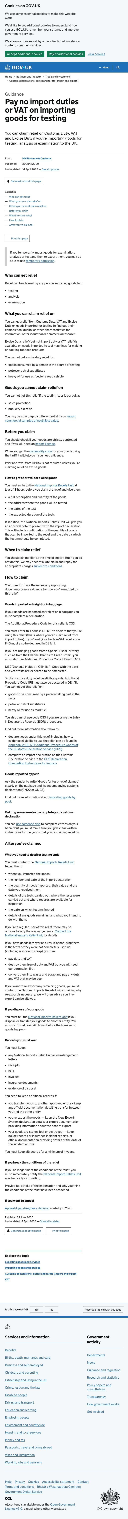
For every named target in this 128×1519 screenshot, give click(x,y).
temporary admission (40, 261)
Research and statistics (103, 1377)
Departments (96, 1355)
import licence (45, 444)
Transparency (96, 1397)
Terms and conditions (19, 1487)
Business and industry (28, 76)
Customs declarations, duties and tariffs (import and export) (43, 80)
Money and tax (15, 1440)
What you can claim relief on (25, 201)
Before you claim (18, 210)
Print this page (19, 238)
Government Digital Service (23, 1492)
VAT (7, 1279)
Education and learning (20, 1410)
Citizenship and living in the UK (26, 1380)
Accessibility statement (58, 1482)
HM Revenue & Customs (37, 158)
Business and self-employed (24, 1365)
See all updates (50, 169)
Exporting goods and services (22, 1261)
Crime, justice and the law (22, 1387)
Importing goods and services (22, 1267)
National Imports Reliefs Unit (54, 485)
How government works (103, 1404)
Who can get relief (19, 196)
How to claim (16, 220)
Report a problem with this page (103, 1309)
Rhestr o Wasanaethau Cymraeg (59, 1487)
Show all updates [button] (50, 1221)
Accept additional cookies (24, 54)
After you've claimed (20, 224)
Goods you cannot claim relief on (27, 206)
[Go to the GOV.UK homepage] (18, 67)
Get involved (95, 1412)
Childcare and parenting (21, 1372)
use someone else (28, 824)
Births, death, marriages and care (27, 1357)
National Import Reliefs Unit (62, 1174)
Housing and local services (23, 1432)
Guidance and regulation (103, 1370)
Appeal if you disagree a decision (27, 1208)
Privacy (20, 1482)
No (54, 1309)
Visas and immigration (20, 1455)
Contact (83, 1482)
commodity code (40, 451)
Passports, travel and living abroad (28, 1447)
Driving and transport (19, 1402)
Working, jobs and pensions (23, 1462)
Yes (39, 1309)
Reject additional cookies (66, 54)
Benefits (10, 1350)
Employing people (17, 1417)
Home (8, 76)
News (91, 1362)
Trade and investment (58, 76)
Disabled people (16, 1395)
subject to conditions (48, 566)
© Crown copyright (110, 1509)
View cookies (96, 54)
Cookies (33, 1482)
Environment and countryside (25, 1425)
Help (8, 1482)
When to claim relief (20, 215)
